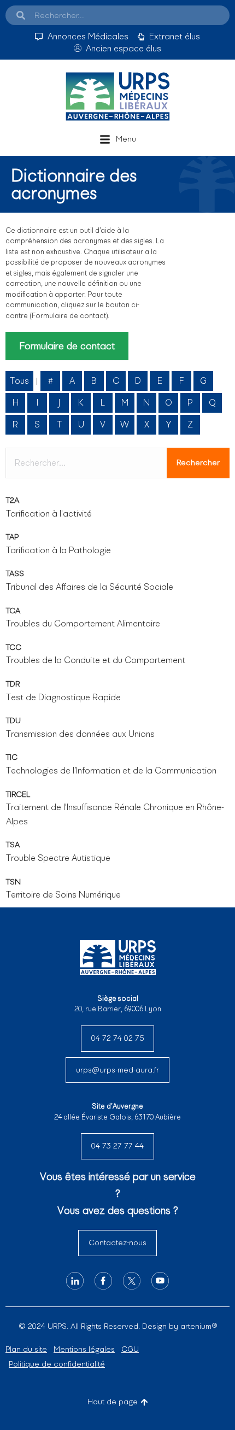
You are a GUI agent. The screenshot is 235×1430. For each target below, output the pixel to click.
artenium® (198, 1326)
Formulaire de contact (67, 346)
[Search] (21, 15)
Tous (19, 381)
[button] (117, 139)
